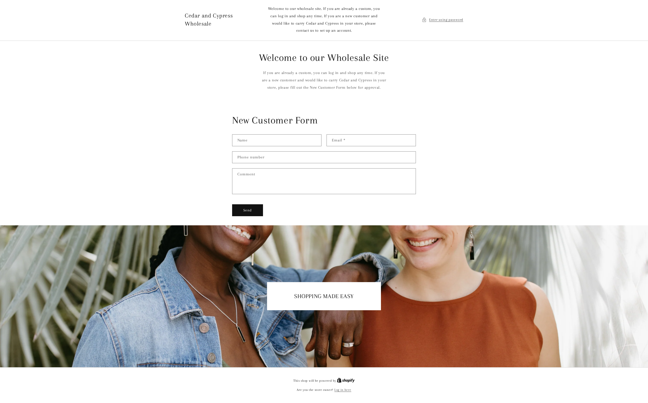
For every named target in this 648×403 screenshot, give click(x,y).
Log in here (342, 390)
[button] (442, 19)
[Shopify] (346, 380)
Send (247, 210)
